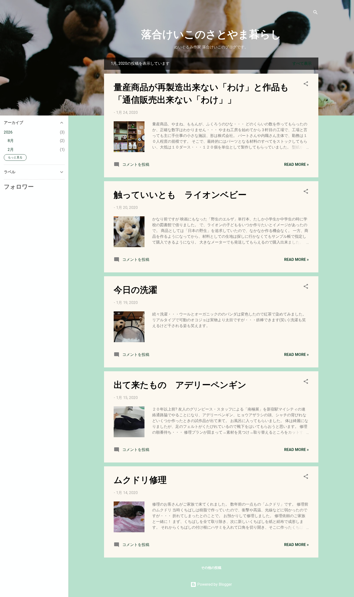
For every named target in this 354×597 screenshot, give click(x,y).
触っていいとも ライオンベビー (180, 194)
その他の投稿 (211, 568)
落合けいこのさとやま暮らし (211, 33)
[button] (306, 84)
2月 (11, 149)
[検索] (315, 13)
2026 (8, 132)
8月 (11, 140)
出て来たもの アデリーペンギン (180, 384)
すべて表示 (302, 63)
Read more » (296, 164)
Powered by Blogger (214, 584)
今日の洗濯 (135, 289)
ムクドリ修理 (140, 479)
